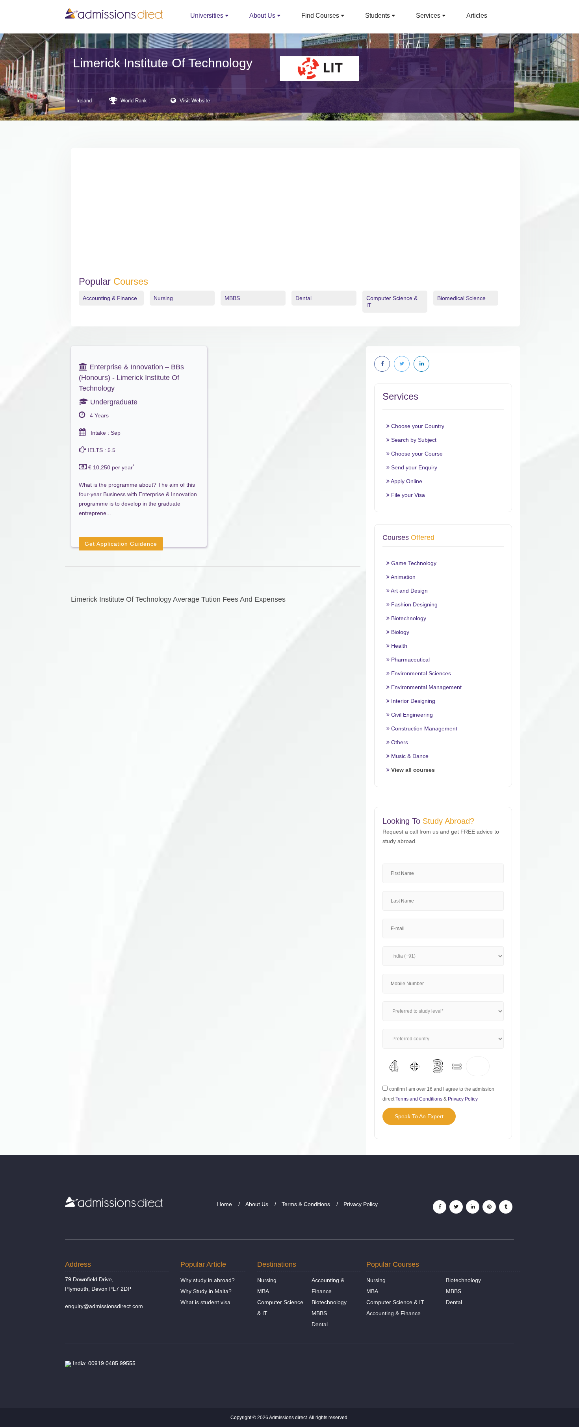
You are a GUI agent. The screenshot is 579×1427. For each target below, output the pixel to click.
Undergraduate (112, 402)
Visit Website (195, 101)
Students (377, 15)
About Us (262, 15)
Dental (303, 298)
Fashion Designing (414, 604)
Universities (206, 15)
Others (399, 742)
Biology (399, 632)
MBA (263, 1291)
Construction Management (423, 728)
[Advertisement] (295, 217)
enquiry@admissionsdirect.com (104, 1306)
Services (428, 15)
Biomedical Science (461, 298)
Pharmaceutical (410, 659)
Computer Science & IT (395, 1302)
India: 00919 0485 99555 (103, 1363)
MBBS (232, 298)
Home (224, 1204)
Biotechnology (408, 618)
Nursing (163, 298)
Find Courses (320, 15)
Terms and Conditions (418, 1099)
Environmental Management (426, 687)
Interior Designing (412, 701)
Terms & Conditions (306, 1204)
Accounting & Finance (110, 298)
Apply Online (406, 481)
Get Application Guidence (121, 544)
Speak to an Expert (419, 1116)
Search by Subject (413, 440)
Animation (403, 577)
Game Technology (413, 563)
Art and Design (409, 590)
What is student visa (205, 1302)
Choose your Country (417, 426)
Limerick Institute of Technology (162, 63)
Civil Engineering (411, 715)
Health (398, 646)
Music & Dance (409, 756)
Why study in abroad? (207, 1280)
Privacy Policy (463, 1099)
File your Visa (407, 495)
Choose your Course (416, 453)
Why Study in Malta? (206, 1291)
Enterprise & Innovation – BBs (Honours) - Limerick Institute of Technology (131, 377)
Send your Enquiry (413, 467)
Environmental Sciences (420, 673)
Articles (476, 15)
